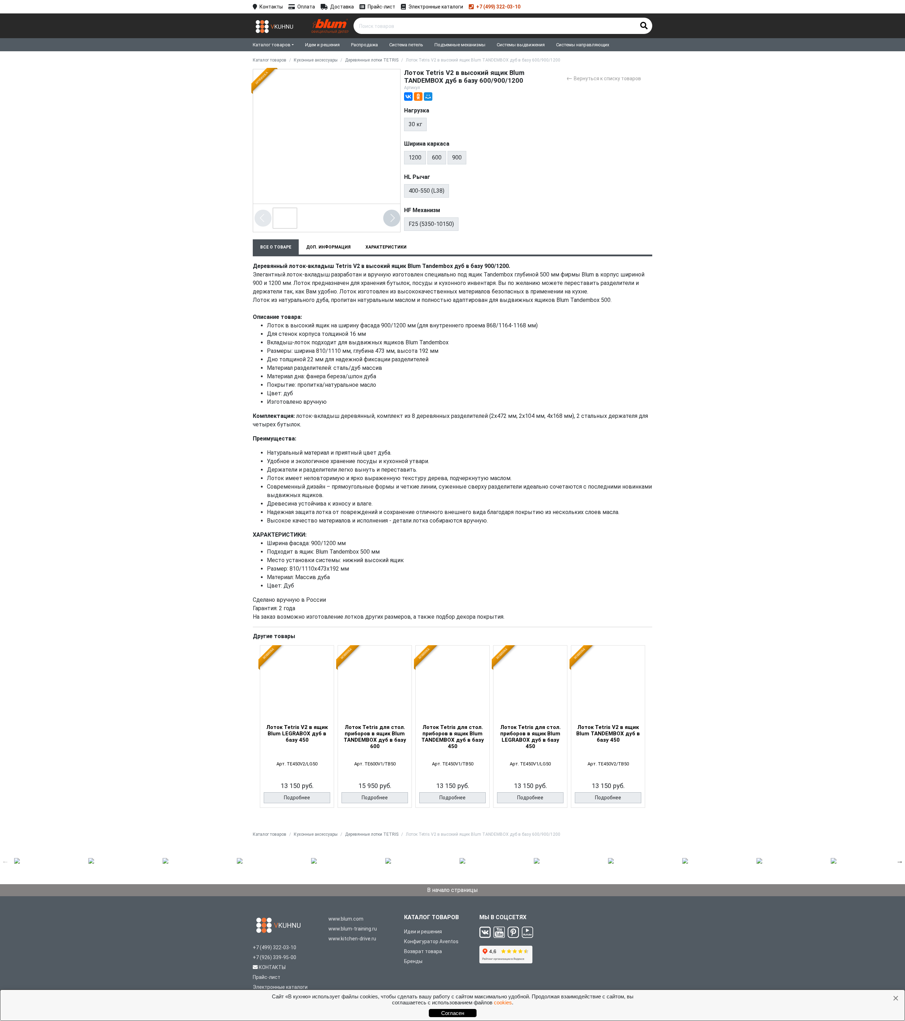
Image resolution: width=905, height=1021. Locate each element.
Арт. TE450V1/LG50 (530, 763)
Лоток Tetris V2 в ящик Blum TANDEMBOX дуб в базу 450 (608, 733)
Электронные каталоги (435, 7)
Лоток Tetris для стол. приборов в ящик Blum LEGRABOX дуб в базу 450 (530, 736)
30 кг (415, 124)
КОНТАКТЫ (272, 967)
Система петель (406, 44)
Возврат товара (423, 951)
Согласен (452, 1013)
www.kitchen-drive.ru (352, 938)
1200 (415, 157)
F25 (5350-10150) (431, 224)
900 (457, 157)
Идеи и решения (322, 44)
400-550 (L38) (426, 190)
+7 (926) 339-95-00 (274, 957)
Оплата (306, 7)
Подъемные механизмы (459, 44)
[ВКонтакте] (408, 96)
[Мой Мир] (428, 96)
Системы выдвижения (521, 44)
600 (437, 157)
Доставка (342, 7)
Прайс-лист (381, 7)
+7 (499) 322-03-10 (498, 7)
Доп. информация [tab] (328, 247)
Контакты (271, 7)
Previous (5, 860)
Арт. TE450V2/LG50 (296, 763)
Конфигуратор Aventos (431, 941)
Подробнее (297, 797)
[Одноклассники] (418, 96)
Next (899, 860)
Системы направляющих (582, 44)
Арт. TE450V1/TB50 (452, 763)
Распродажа (364, 44)
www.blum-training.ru (352, 929)
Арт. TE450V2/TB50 (608, 763)
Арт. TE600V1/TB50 (375, 763)
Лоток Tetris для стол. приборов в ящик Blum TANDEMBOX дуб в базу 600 (375, 736)
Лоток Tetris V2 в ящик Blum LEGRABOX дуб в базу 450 (297, 733)
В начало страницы (452, 890)
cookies (503, 1002)
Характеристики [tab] (386, 247)
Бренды (413, 961)
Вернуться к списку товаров (603, 78)
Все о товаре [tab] (275, 247)
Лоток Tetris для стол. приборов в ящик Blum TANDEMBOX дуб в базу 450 (452, 736)
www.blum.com (345, 919)
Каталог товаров (272, 44)
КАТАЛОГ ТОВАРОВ (431, 917)
